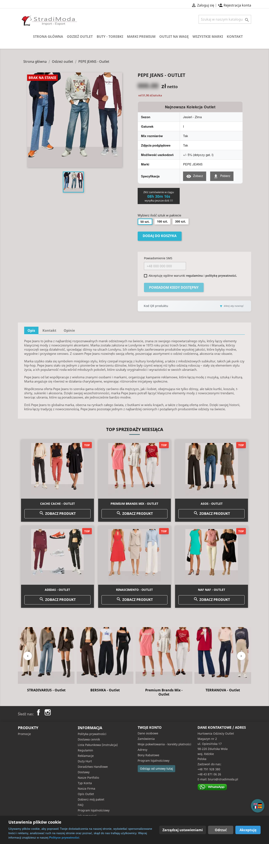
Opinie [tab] (69, 330)
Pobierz (221, 176)
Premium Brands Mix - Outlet (134, 504)
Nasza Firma (86, 788)
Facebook (38, 712)
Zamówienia (146, 739)
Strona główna (48, 36)
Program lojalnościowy (93, 810)
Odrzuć (221, 830)
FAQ (80, 805)
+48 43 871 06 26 (209, 774)
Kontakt (235, 36)
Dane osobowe (148, 733)
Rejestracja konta (234, 5)
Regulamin (85, 750)
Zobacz (194, 176)
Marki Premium (141, 36)
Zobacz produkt (57, 513)
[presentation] (28, 656)
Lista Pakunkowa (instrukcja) (98, 745)
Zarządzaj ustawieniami (182, 830)
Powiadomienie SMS (158, 258)
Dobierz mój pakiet (91, 799)
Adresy (142, 750)
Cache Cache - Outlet (57, 504)
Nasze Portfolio (88, 778)
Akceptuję (248, 830)
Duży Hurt (85, 761)
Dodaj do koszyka (160, 235)
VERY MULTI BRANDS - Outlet (222, 692)
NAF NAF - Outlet (211, 590)
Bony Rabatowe (148, 755)
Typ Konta (85, 783)
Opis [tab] (31, 330)
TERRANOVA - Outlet (164, 690)
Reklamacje (86, 756)
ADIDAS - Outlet (57, 590)
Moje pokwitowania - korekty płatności (164, 744)
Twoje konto (150, 727)
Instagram (48, 712)
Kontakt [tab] (49, 330)
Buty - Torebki (110, 36)
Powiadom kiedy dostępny (174, 287)
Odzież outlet (80, 36)
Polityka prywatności (92, 734)
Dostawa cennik (89, 739)
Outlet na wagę (174, 36)
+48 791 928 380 (209, 769)
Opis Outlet (86, 794)
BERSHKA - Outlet (46, 690)
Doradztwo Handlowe (93, 767)
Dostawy (84, 772)
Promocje (24, 734)
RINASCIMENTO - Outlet (134, 590)
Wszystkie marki (208, 36)
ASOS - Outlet (212, 504)
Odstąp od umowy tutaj (156, 769)
